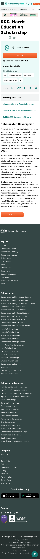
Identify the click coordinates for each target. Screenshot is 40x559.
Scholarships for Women (10, 335)
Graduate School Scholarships (13, 307)
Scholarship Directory (9, 9)
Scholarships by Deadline (11, 428)
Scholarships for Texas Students (14, 316)
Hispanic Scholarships (10, 332)
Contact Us (5, 461)
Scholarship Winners (9, 255)
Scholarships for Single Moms (13, 342)
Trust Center (5, 483)
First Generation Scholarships (12, 345)
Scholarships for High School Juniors (16, 300)
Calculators (5, 271)
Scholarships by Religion (11, 435)
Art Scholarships (7, 367)
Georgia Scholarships (9, 416)
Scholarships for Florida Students (14, 319)
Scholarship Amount (27, 9)
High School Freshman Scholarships (15, 396)
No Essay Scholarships (10, 358)
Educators (5, 277)
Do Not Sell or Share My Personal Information (20, 553)
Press (3, 284)
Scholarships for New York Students (15, 326)
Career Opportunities (9, 467)
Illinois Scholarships (9, 412)
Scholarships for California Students (15, 313)
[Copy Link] (19, 88)
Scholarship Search (8, 248)
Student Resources (8, 274)
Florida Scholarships (9, 406)
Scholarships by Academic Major (14, 432)
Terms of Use (6, 480)
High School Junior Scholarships (14, 390)
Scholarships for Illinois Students (14, 322)
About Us (4, 455)
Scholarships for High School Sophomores (18, 303)
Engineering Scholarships (11, 370)
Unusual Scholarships (9, 361)
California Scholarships (10, 403)
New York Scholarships (10, 409)
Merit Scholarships (8, 348)
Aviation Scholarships (9, 374)
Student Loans (6, 268)
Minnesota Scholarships (10, 425)
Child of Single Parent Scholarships (15, 441)
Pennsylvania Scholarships (11, 419)
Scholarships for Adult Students (13, 310)
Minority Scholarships (9, 329)
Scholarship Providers (9, 280)
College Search (7, 258)
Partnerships (6, 464)
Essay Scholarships (9, 354)
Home (3, 245)
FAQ (2, 458)
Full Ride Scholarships (10, 351)
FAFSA (3, 264)
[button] (2, 37)
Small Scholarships (8, 438)
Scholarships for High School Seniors (16, 297)
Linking (3, 470)
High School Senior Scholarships (14, 387)
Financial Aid (6, 261)
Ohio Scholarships (8, 422)
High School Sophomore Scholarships (16, 393)
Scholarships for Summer (11, 364)
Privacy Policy (6, 477)
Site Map (4, 474)
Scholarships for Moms (10, 338)
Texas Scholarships (8, 400)
